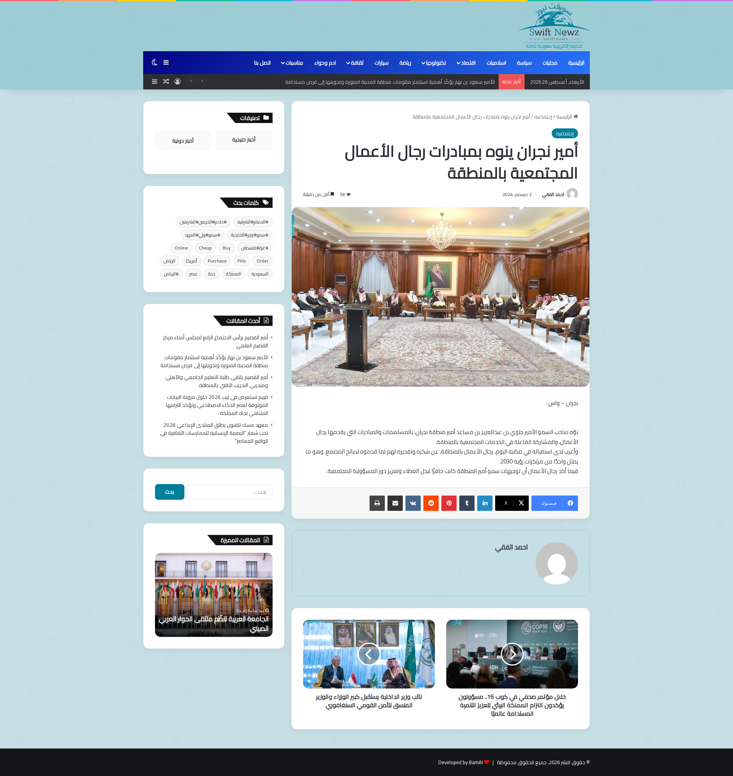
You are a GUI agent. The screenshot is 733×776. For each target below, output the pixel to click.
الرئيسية (576, 63)
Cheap (205, 247)
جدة (211, 273)
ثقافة (357, 63)
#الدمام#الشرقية (252, 221)
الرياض (169, 260)
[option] (214, 595)
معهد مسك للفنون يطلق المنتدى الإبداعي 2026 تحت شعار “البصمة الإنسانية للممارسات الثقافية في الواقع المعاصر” (214, 433)
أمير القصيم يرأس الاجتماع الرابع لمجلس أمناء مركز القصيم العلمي (215, 341)
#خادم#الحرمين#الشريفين (203, 221)
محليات (549, 63)
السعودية (260, 273)
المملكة (233, 273)
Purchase (217, 260)
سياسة (524, 63)
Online (181, 247)
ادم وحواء (325, 63)
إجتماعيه (543, 116)
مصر (193, 273)
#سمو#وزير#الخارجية (249, 234)
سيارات (382, 63)
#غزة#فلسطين (254, 247)
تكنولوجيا (436, 63)
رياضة (405, 63)
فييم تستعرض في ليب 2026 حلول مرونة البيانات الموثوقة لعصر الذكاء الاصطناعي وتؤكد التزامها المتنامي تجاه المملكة (217, 405)
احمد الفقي (553, 194)
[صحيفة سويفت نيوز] (554, 26)
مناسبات (294, 63)
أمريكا (191, 260)
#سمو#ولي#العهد (202, 234)
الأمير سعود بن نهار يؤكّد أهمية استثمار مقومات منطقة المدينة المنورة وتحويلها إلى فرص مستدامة (390, 81)
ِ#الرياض (171, 273)
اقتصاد (468, 63)
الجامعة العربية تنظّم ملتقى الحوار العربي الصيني (214, 623)
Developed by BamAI (460, 762)
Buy (227, 247)
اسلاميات (496, 63)
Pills (241, 260)
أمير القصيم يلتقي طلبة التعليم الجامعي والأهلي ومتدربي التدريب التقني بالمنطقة (217, 381)
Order (262, 260)
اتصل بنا (262, 63)
